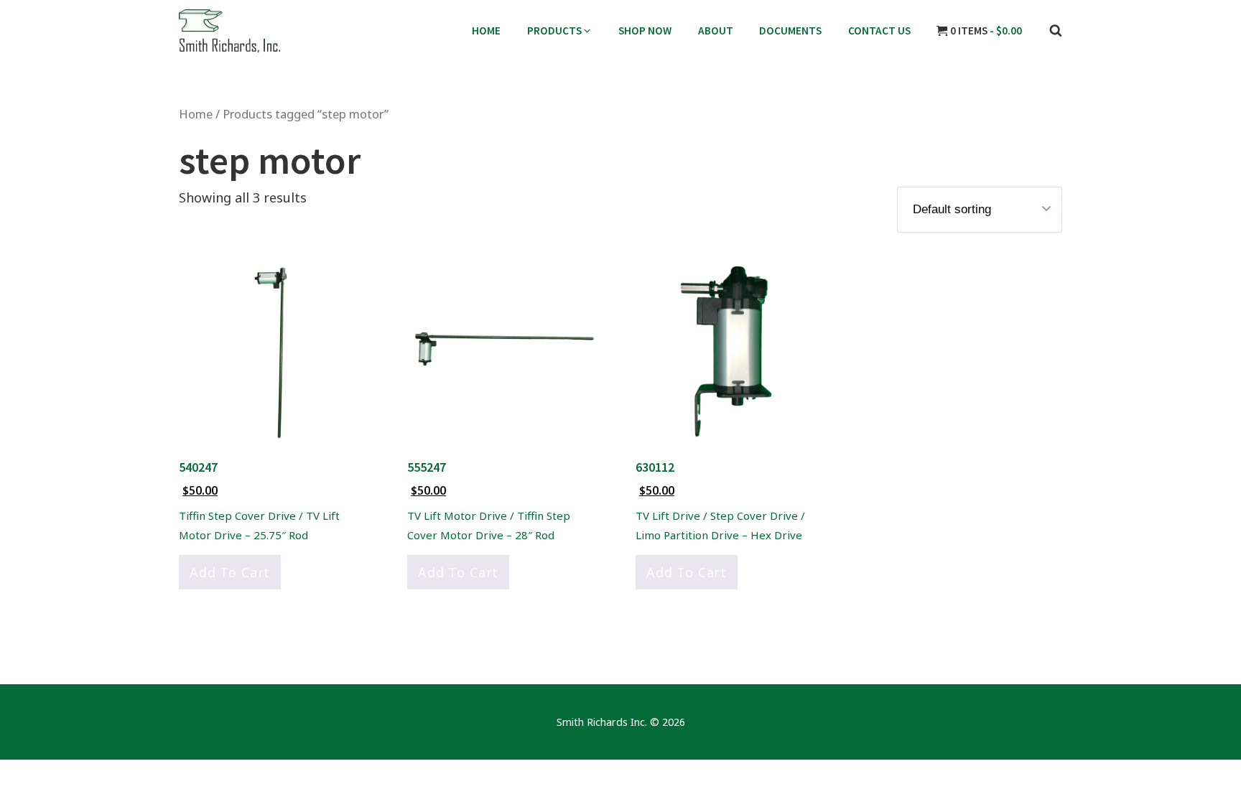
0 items (985, 30)
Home (196, 114)
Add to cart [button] (230, 572)
